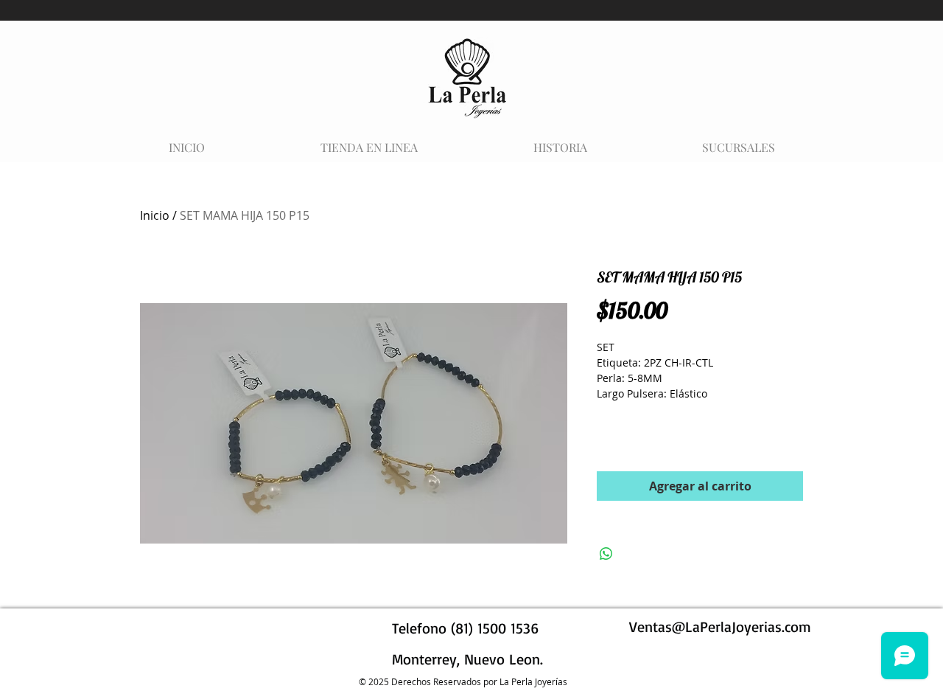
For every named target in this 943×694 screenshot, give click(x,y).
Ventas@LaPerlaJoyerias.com (720, 626)
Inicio (154, 215)
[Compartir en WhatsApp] (606, 554)
